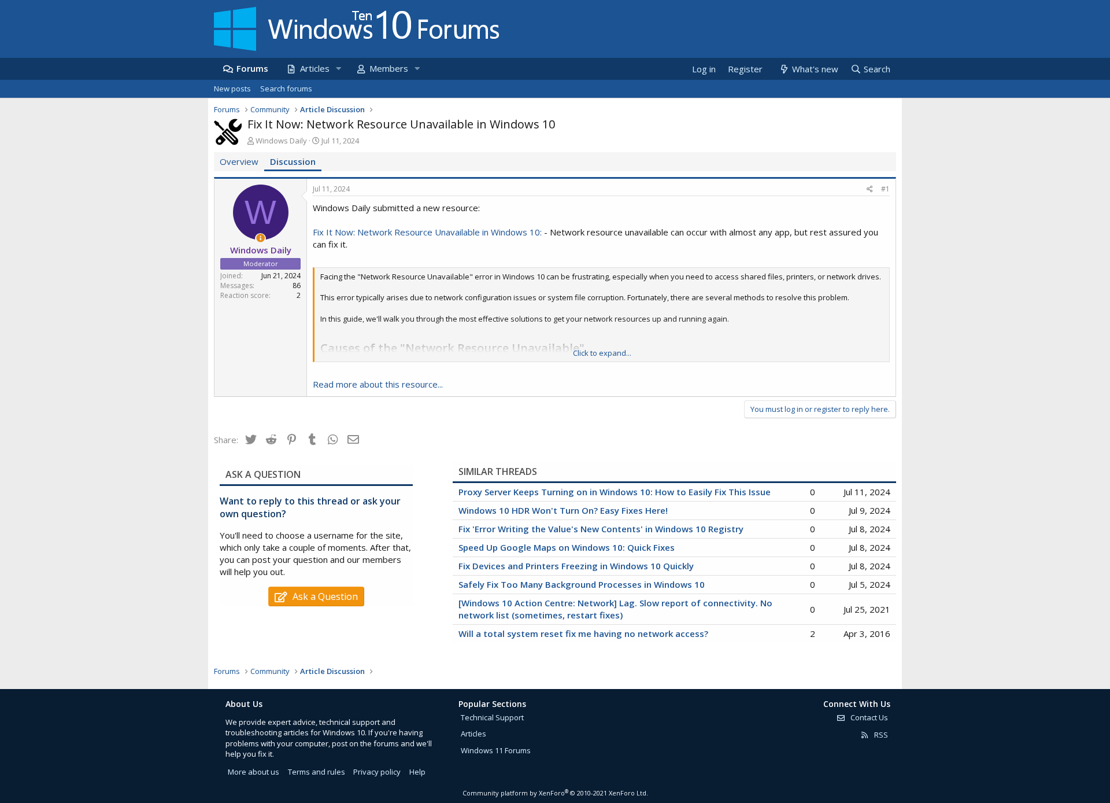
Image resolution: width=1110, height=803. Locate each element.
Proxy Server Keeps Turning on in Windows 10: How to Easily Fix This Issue (614, 492)
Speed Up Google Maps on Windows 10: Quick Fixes (566, 547)
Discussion (293, 161)
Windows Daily (281, 140)
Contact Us (868, 717)
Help (417, 772)
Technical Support (492, 717)
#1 (885, 189)
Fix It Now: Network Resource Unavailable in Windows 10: (427, 232)
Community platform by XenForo (555, 793)
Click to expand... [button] (602, 353)
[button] (338, 68)
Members (388, 68)
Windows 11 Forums (496, 750)
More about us (253, 772)
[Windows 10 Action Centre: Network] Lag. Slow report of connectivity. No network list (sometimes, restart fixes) (615, 609)
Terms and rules (316, 772)
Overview (239, 161)
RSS (880, 735)
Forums (252, 68)
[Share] (870, 189)
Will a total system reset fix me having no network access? (583, 633)
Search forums (286, 88)
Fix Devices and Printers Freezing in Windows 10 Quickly (576, 566)
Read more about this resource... (378, 384)
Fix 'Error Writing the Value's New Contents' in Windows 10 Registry (600, 529)
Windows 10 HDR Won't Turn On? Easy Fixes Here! (563, 510)
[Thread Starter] (260, 238)
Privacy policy (377, 772)
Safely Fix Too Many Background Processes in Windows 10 (581, 584)
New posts (232, 88)
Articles (315, 68)
